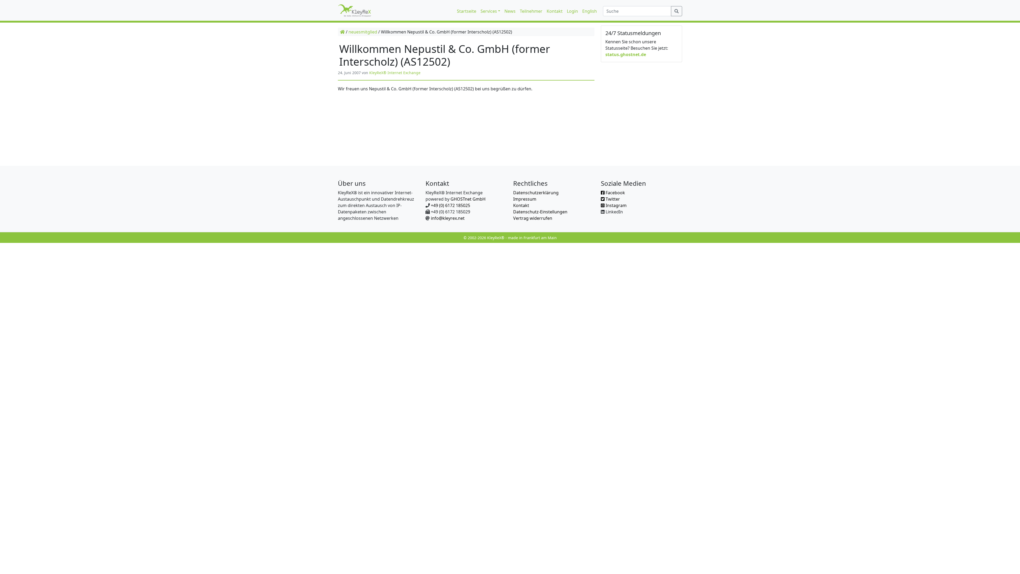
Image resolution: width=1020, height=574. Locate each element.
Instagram (616, 205)
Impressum (524, 199)
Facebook (615, 193)
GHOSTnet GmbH (468, 199)
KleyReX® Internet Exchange (394, 72)
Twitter (612, 199)
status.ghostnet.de (625, 54)
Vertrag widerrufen (532, 218)
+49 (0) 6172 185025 (450, 205)
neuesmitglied (362, 32)
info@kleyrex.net (448, 218)
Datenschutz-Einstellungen (540, 212)
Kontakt (521, 205)
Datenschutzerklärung (536, 193)
